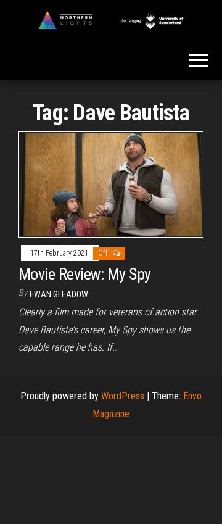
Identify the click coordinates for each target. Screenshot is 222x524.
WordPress (122, 396)
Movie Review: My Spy (84, 274)
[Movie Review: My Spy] (111, 183)
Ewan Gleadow (59, 294)
